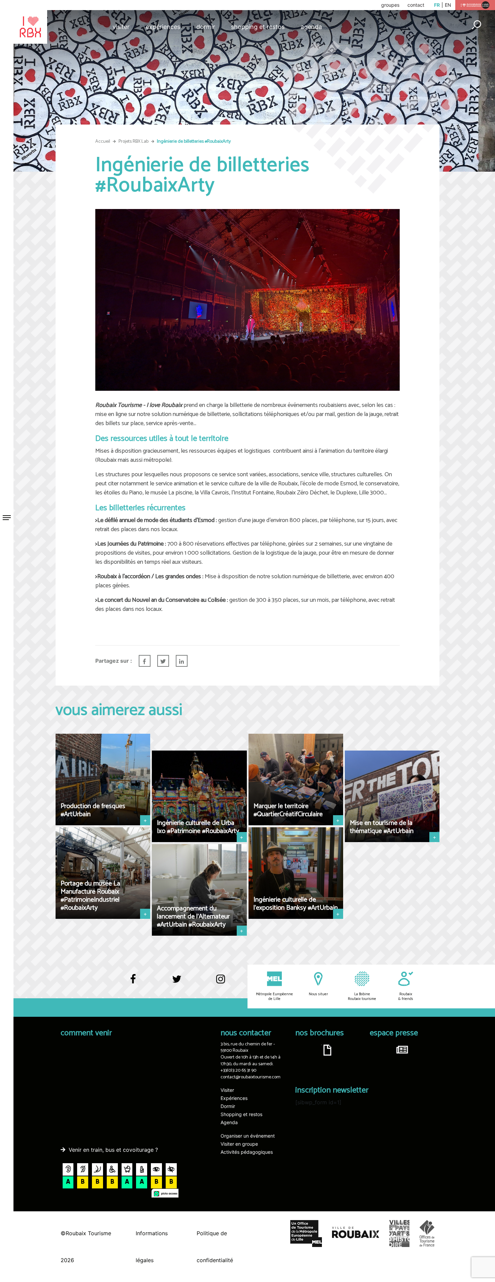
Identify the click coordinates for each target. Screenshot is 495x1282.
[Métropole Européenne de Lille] (274, 984)
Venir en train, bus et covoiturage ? (113, 1149)
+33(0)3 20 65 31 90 (238, 1070)
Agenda (311, 26)
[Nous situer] (318, 984)
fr (437, 5)
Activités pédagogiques (247, 1152)
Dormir (205, 26)
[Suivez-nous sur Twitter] (177, 982)
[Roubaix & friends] (405, 984)
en (448, 5)
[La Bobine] (362, 984)
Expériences (163, 26)
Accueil (102, 141)
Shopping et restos (258, 26)
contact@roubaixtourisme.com (250, 1077)
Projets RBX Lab (133, 141)
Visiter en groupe (239, 1144)
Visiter (121, 26)
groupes (390, 5)
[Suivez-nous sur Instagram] (220, 979)
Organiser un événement (248, 1136)
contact (415, 5)
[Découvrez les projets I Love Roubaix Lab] (475, 4)
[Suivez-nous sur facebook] (133, 982)
